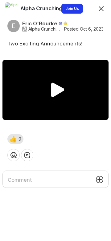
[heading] (57, 8)
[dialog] (55, 120)
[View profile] (11, 8)
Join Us (72, 8)
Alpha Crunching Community (44, 29)
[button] (15, 139)
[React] (13, 155)
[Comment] (27, 155)
